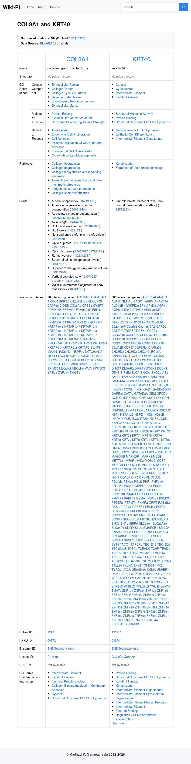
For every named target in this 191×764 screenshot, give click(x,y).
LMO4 (134, 452)
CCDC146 (146, 335)
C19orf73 (144, 322)
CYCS (158, 360)
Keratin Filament (127, 97)
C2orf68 (132, 326)
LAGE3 (137, 443)
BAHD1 (159, 314)
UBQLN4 (78, 368)
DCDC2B (139, 364)
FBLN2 (97, 309)
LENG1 (158, 443)
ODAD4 (125, 477)
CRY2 (126, 360)
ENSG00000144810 (61, 648)
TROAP (148, 557)
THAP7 (116, 552)
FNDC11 (117, 389)
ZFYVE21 (138, 586)
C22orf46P (119, 326)
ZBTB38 (117, 582)
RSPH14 (117, 515)
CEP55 (97, 301)
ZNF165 (162, 590)
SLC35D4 (118, 527)
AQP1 (161, 305)
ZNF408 (140, 603)
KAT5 (126, 423)
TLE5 (133, 552)
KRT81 (145, 439)
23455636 (58, 217)
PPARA (97, 355)
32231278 (81, 255)
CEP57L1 (141, 347)
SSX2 (139, 540)
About (42, 7)
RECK (116, 511)
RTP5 (128, 515)
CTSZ (135, 360)
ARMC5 (53, 301)
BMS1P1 (137, 318)
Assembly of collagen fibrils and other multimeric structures (77, 182)
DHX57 (116, 368)
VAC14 (89, 368)
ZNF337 (128, 603)
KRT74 (136, 435)
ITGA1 (61, 318)
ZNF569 (128, 611)
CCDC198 (118, 339)
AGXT (140, 301)
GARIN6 (117, 393)
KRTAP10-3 (55, 326)
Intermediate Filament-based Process (141, 702)
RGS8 (125, 511)
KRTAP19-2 (55, 335)
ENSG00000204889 (125, 648)
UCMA (151, 569)
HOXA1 (93, 314)
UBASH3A (139, 569)
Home (30, 7)
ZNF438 (117, 607)
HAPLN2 (157, 402)
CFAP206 (154, 347)
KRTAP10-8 (89, 326)
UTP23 (148, 573)
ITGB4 (144, 418)
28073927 (80, 243)
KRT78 (116, 439)
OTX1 (51, 355)
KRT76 (157, 435)
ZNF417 (163, 603)
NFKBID (158, 469)
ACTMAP (83, 297)
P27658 (53, 656)
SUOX (159, 540)
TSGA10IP (133, 561)
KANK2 (117, 423)
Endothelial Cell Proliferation (71, 134)
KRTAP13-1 (72, 330)
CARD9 (161, 326)
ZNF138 (151, 590)
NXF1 (115, 477)
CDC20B (137, 343)
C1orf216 (157, 322)
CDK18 (148, 343)
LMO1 (116, 452)
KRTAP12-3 (55, 330)
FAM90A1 (132, 381)
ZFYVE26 (153, 586)
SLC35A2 (96, 360)
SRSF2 (129, 540)
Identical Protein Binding (68, 681)
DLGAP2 (128, 368)
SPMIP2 (117, 540)
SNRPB (139, 532)
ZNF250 (160, 594)
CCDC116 (118, 335)
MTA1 (157, 464)
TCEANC (144, 548)
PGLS (138, 481)
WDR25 (117, 578)
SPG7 (157, 536)
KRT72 (116, 435)
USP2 (115, 573)
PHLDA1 (117, 485)
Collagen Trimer (62, 88)
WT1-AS (135, 578)
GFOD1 (162, 393)
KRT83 (166, 439)
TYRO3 (117, 569)
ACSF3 (147, 297)
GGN (115, 397)
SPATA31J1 (120, 536)
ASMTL (157, 309)
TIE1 (125, 552)
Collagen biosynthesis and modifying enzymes (76, 174)
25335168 (60, 272)
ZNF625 (128, 615)
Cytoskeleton (124, 88)
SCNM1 (117, 519)
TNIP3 (116, 557)
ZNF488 (152, 607)
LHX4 (167, 443)
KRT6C (155, 431)
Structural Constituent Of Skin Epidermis (143, 122)
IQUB (127, 418)
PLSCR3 (62, 355)
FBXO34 (53, 314)
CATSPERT (129, 330)
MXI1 (165, 464)
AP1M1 (151, 305)
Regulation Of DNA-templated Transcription (136, 717)
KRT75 (147, 435)
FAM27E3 (157, 376)
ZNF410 (152, 603)
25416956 (77, 38)
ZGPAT (165, 586)
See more (118, 723)
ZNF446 (140, 607)
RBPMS (53, 360)
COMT (148, 355)
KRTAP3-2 (71, 339)
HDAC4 (150, 406)
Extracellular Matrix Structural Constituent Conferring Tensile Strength (78, 119)
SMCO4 (164, 527)
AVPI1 (139, 314)
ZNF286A (139, 599)
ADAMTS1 (160, 297)
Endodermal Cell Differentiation (72, 151)
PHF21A (157, 481)
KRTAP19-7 (89, 335)
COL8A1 (77, 58)
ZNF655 (140, 615)
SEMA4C (139, 519)
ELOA (136, 372)
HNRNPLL (118, 410)
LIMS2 (116, 448)
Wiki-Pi (11, 7)
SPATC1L (135, 536)
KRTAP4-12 (87, 339)
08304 (116, 640)
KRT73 (126, 435)
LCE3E (147, 443)
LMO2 (125, 452)
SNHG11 (127, 532)
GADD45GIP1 (162, 389)
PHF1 (147, 481)
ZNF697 (163, 615)
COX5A (159, 355)
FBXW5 (141, 385)
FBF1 (164, 381)
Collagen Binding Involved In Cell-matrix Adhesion (79, 687)
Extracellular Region (65, 84)
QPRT (153, 502)
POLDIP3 (118, 490)
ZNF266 (127, 599)
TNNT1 (126, 557)
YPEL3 (52, 372)
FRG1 (139, 389)
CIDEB (64, 305)
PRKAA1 (143, 494)
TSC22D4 (118, 561)
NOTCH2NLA (93, 351)
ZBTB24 (160, 578)
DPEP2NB (55, 309)
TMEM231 (145, 552)
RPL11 (155, 511)
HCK (141, 406)
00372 (52, 640)
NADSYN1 (65, 351)
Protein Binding (62, 113)
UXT (156, 573)
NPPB (153, 473)
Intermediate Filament (130, 93)
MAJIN (52, 351)
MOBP (161, 460)
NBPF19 (78, 351)
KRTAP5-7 (70, 343)
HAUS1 (117, 406)
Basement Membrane (66, 97)
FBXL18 (117, 385)
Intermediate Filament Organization (139, 138)
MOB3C (150, 460)
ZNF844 (152, 620)
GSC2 (83, 314)
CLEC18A (154, 351)
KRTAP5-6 (55, 343)
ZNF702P (118, 620)
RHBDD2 (83, 360)
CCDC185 (160, 335)
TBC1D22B (119, 548)
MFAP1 (131, 460)
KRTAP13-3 (89, 330)
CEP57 (129, 347)
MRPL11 (125, 464)
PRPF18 (117, 498)
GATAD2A (141, 393)
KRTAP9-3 (85, 347)
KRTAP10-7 (72, 326)
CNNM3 (117, 355)
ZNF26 (116, 599)
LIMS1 (97, 347)
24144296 (76, 222)
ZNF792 (140, 620)
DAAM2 (127, 364)
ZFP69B (125, 586)
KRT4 (115, 431)
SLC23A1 (145, 523)
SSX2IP (148, 540)
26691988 (78, 209)
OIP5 (134, 477)
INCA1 (52, 318)
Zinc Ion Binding (127, 710)
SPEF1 (147, 536)
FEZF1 (152, 385)
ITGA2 (71, 318)
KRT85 (116, 443)
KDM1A (146, 423)
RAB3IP (117, 506)
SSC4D (94, 364)
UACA (127, 569)
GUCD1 (145, 402)
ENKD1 (145, 372)
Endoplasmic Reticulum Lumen (73, 101)
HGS (159, 406)
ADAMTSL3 (119, 301)
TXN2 (137, 565)
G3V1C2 (117, 656)
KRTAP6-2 (100, 343)
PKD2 (157, 485)
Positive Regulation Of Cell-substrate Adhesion (77, 144)
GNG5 (151, 397)
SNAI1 (116, 532)
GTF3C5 (133, 402)
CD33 (126, 343)
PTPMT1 (130, 502)
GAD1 (147, 389)
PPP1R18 (118, 494)
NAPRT (138, 469)
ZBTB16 (147, 578)
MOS (115, 464)
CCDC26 (131, 339)
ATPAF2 (128, 314)
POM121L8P (142, 490)
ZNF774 (63, 372)
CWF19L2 (146, 360)
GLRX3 (73, 314)
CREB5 (87, 305)
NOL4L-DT (127, 473)
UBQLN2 (65, 368)
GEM (152, 393)
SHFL (124, 523)
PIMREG (138, 485)
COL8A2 (75, 305)
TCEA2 (132, 548)
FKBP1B (163, 385)
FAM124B (143, 376)
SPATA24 (161, 532)
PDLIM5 (117, 481)
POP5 (156, 490)
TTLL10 (117, 565)
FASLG (155, 381)
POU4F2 (85, 355)
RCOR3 (161, 506)
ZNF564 (117, 611)
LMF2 (166, 448)
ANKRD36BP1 (135, 305)
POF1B (74, 355)
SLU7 (138, 527)
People (55, 7)
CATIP (116, 330)
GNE (142, 397)
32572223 (122, 209)
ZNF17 (116, 594)
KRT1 (138, 427)
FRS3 (64, 314)
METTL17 (118, 460)
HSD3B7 (165, 410)
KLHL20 (93, 318)
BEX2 (126, 318)
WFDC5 (100, 368)
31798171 (94, 243)
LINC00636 (137, 448)
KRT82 (82, 322)
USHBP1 (163, 569)
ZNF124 (139, 590)
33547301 (58, 263)
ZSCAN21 (132, 624)
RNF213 (135, 511)
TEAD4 (165, 548)
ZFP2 (115, 586)
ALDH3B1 (118, 305)
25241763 (72, 280)
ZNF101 (127, 590)
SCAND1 (162, 515)
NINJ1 (116, 473)
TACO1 (125, 544)
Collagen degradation (66, 163)
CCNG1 (117, 343)
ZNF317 (152, 599)
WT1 (126, 578)
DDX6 (157, 364)
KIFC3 (157, 423)
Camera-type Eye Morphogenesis (74, 155)
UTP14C (136, 573)
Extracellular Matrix (65, 105)
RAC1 (127, 506)
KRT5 (124, 431)
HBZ (134, 406)
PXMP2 (142, 502)
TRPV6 (159, 557)
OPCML (144, 477)
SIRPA (133, 523)
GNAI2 (133, 397)
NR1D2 (163, 473)
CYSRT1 (99, 305)
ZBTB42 (129, 582)
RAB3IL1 (164, 502)
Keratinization (125, 163)
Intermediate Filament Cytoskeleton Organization (140, 696)
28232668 (58, 238)
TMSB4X (159, 552)
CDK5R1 (160, 343)
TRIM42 (137, 557)
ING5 (149, 414)
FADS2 (116, 376)
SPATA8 (59, 364)
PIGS (127, 485)
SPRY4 (84, 364)
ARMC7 (138, 309)
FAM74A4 (118, 381)
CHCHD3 (131, 351)
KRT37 (61, 322)
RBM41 (150, 506)
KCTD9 (135, 423)
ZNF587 (117, 615)
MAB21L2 (164, 452)
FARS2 (145, 381)
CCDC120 (132, 335)
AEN (131, 301)
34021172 (87, 201)
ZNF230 (148, 594)
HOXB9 (142, 410)
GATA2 (128, 393)
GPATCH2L (119, 402)
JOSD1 (164, 418)
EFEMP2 (69, 309)
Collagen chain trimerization (70, 192)
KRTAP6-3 (55, 347)
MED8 (157, 456)
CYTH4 (116, 364)
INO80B (158, 414)
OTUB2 (155, 477)
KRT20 (156, 427)
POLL (129, 490)
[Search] (183, 7)
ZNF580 (152, 611)
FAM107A (128, 376)
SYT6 (115, 544)
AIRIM (149, 301)
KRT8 (136, 439)
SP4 (50, 364)
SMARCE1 (150, 527)
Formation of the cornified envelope (139, 167)
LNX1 (142, 452)
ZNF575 (140, 611)
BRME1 (149, 318)
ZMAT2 (116, 590)
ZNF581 (163, 611)
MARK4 (147, 456)
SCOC (127, 519)
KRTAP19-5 (72, 335)
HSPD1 (140, 414)
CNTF (127, 355)
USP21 (125, 573)
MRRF (136, 464)
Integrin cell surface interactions (73, 188)
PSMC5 (164, 498)
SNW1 (150, 532)
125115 (116, 632)
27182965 (91, 226)
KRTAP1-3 (95, 322)
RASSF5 (138, 506)
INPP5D (117, 418)
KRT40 (141, 58)
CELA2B (117, 347)
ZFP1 (164, 582)
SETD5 (151, 519)
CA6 (152, 326)
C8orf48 (143, 326)
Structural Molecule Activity (134, 113)
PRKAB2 (156, 494)
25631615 (58, 247)
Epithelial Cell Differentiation (134, 134)
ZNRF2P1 (118, 624)
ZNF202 (137, 594)
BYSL (159, 318)
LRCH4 (152, 452)
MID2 (140, 460)
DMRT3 (140, 368)
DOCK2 (151, 368)
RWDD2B (139, 515)
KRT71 (165, 431)
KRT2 (146, 427)
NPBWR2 (141, 473)
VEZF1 (165, 573)
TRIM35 (53, 368)
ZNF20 (126, 594)
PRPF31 (129, 498)
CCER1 (156, 339)
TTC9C (166, 561)
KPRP (52, 322)
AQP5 (116, 309)
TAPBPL (136, 544)
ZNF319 (164, 599)
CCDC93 (144, 339)
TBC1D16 (149, 544)
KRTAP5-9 (85, 343)
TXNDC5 (148, 565)
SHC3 (115, 523)
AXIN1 (148, 314)
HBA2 (126, 406)
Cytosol (121, 84)
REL (62, 360)
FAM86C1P (83, 309)
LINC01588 (153, 448)
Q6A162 (129, 656)
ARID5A (126, 309)
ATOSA (117, 314)
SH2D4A (162, 519)
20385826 (72, 217)
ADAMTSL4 (98, 297)
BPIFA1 (64, 301)
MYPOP (117, 469)
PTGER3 (117, 502)
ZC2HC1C (142, 582)
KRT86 (126, 443)
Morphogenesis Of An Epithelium (138, 130)
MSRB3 (147, 464)
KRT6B (144, 431)
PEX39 (128, 481)
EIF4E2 (125, 372)
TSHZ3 (146, 561)
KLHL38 (117, 427)
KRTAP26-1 (55, 339)
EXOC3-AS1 (159, 372)
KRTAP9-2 (70, 347)
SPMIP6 (72, 364)
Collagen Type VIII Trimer (69, 93)
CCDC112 (153, 330)
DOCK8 (162, 368)
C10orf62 (118, 322)
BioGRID (46, 43)
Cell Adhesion (61, 138)
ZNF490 (163, 607)
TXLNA (128, 565)
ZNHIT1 (75, 372)
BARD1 (117, 318)
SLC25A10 (160, 523)
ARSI (147, 309)
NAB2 (128, 469)
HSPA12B (127, 414)
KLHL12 (81, 318)
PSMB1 (153, 498)
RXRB (151, 515)
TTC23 (156, 561)
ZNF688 (152, 615)
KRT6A (134, 431)
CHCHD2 (118, 351)
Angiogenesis (61, 130)
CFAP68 (53, 305)
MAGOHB (118, 456)
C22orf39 (76, 301)
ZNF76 (129, 620)
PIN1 (148, 485)
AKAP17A (161, 301)
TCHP (155, 548)
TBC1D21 (163, 544)
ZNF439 (128, 607)
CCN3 (87, 301)
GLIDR (123, 397)
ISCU (135, 418)
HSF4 (115, 414)
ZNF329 (117, 603)
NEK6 (148, 469)
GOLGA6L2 (163, 397)
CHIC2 (142, 351)
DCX (150, 364)
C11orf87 (131, 322)
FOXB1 (129, 389)
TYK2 (159, 565)
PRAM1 (131, 494)
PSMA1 (141, 498)
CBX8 (142, 330)
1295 (51, 632)
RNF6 (146, 511)
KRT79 (126, 439)
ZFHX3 (155, 582)
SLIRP (129, 527)
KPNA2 (128, 427)
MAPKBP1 (133, 456)
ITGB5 (154, 418)
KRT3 (165, 427)
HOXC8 (153, 410)
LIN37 (125, 448)
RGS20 (71, 360)
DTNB (115, 372)
